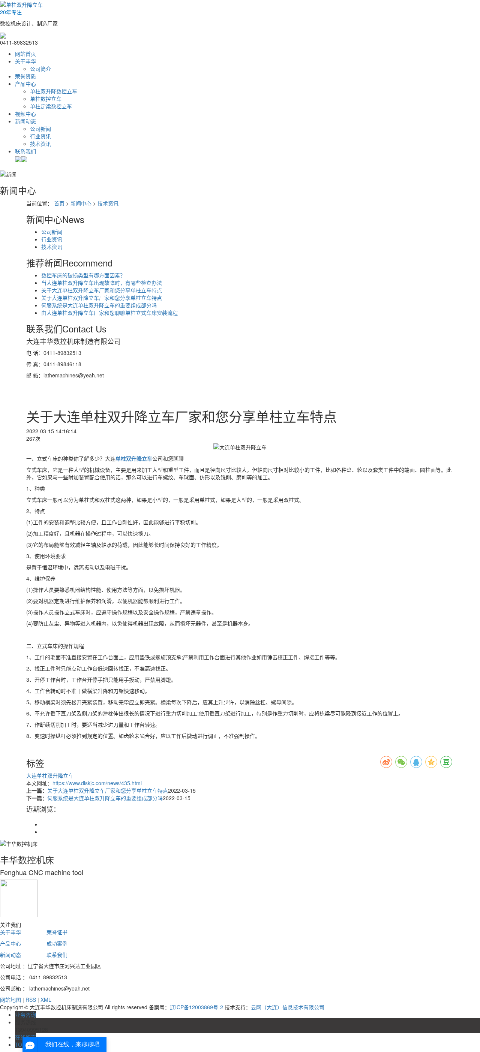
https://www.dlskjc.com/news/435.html (97, 783)
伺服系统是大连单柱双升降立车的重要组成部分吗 (99, 305)
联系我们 (25, 151)
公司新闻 (40, 128)
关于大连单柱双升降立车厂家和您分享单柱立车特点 (101, 290)
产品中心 (25, 83)
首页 (59, 203)
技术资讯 (40, 143)
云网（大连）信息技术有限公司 (287, 1007)
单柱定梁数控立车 (51, 106)
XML (45, 999)
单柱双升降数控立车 (53, 91)
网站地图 (10, 999)
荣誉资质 (25, 76)
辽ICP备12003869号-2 (196, 1007)
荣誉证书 (57, 932)
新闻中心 (81, 203)
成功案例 (57, 943)
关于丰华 (25, 61)
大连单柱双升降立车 (50, 775)
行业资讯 (40, 136)
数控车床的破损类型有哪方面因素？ (83, 275)
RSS (31, 999)
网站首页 (25, 53)
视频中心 (25, 113)
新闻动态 (25, 121)
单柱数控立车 (46, 98)
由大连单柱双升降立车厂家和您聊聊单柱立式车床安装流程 (109, 312)
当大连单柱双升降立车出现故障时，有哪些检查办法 (101, 282)
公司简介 (40, 68)
